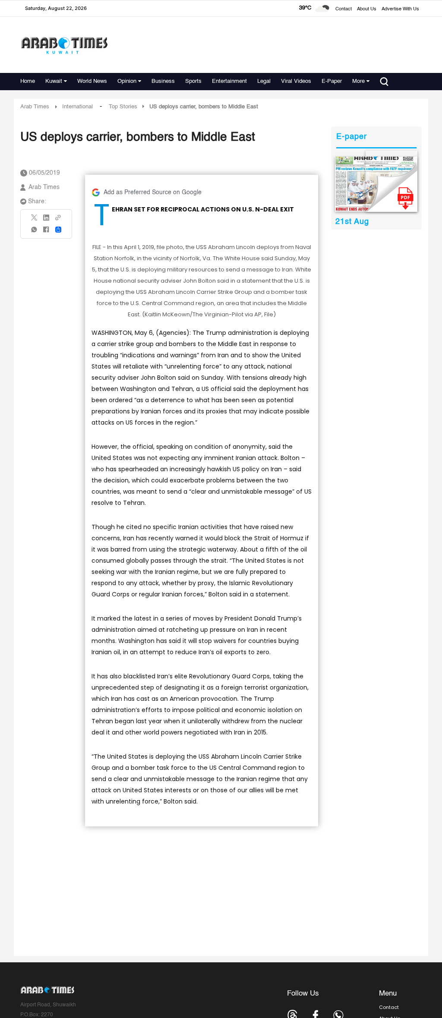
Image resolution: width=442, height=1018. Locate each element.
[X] (34, 220)
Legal (264, 81)
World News (92, 81)
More (358, 81)
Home (27, 81)
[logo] (64, 45)
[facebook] (46, 232)
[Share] (58, 230)
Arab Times (34, 107)
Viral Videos (296, 81)
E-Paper (332, 81)
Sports (193, 81)
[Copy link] (58, 220)
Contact (343, 9)
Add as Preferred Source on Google (153, 192)
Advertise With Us (400, 9)
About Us (366, 9)
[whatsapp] (34, 232)
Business (163, 81)
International (77, 107)
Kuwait (53, 81)
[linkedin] (46, 220)
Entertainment (229, 81)
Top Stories (123, 107)
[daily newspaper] (376, 184)
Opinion (126, 81)
